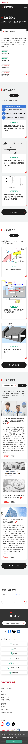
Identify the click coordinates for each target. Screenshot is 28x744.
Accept (14, 741)
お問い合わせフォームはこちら (14, 623)
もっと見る (14, 602)
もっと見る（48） (14, 566)
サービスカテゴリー (6, 688)
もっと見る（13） (14, 365)
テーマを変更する (16, 594)
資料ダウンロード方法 (9, 385)
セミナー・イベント (6, 697)
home (6, 31)
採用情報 (3, 707)
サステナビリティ (5, 700)
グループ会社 (4, 710)
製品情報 (3, 694)
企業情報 (3, 704)
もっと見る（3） (14, 212)
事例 (2, 691)
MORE (14, 95)
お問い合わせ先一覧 (6, 712)
